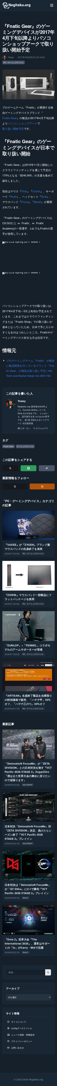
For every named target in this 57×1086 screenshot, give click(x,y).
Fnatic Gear (9, 118)
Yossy (22, 401)
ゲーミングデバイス (25, 446)
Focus (25, 202)
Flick (24, 191)
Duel (44, 196)
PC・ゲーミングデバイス (14, 62)
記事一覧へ (25, 428)
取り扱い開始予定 (13, 128)
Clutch (36, 191)
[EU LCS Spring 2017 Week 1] (28, 254)
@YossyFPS (42, 428)
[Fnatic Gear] (28, 84)
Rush (13, 196)
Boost (37, 202)
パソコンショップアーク (22, 123)
